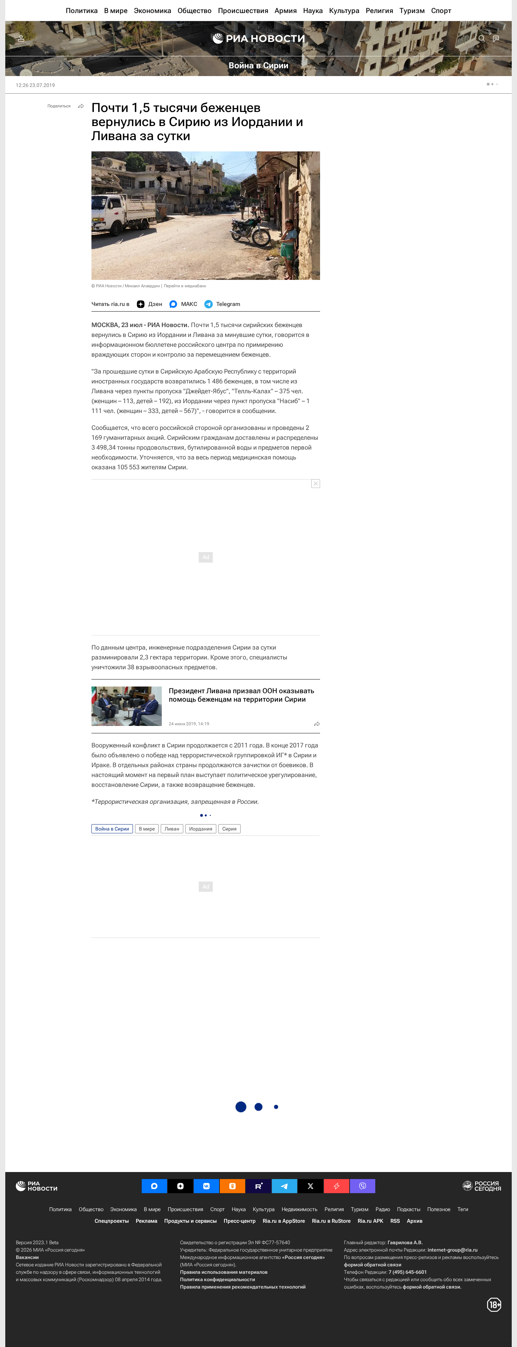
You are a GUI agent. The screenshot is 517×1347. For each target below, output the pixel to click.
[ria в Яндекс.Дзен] (180, 1186)
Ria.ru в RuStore (331, 1221)
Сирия (229, 829)
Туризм (360, 1209)
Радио (383, 1209)
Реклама (146, 1221)
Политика (60, 1209)
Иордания (200, 829)
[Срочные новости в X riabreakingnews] (336, 1186)
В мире (147, 829)
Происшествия (185, 1209)
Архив (414, 1221)
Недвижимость (300, 1209)
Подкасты (408, 1209)
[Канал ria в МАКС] (154, 1186)
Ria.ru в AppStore (284, 1221)
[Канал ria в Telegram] (284, 1186)
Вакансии (27, 1257)
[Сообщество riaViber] (362, 1186)
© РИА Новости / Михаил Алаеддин (125, 285)
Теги (463, 1209)
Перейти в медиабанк (185, 285)
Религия (334, 1209)
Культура (264, 1209)
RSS (395, 1221)
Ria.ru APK (370, 1221)
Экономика (123, 1209)
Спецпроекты (112, 1221)
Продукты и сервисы (190, 1221)
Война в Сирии (112, 829)
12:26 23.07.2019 (35, 85)
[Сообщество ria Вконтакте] (206, 1186)
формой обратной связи (372, 1264)
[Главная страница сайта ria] (258, 38)
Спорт (217, 1209)
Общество (91, 1209)
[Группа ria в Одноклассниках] (232, 1186)
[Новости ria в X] (310, 1186)
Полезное (439, 1209)
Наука (239, 1209)
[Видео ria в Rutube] (258, 1186)
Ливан (172, 829)
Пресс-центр (240, 1221)
